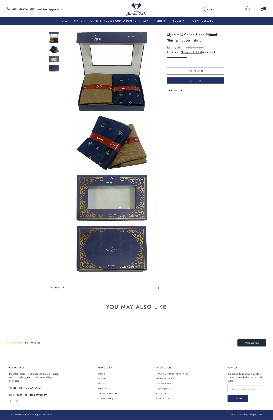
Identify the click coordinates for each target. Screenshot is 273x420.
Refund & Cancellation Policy (172, 373)
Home (101, 373)
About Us (161, 393)
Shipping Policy (164, 388)
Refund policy (105, 398)
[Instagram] (17, 401)
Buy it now (195, 80)
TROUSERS (178, 20)
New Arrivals (105, 388)
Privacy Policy (163, 383)
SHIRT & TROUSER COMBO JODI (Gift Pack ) (121, 20)
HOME (64, 20)
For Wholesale (202, 20)
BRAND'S (79, 20)
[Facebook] (10, 401)
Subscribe (238, 398)
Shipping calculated (191, 52)
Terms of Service (107, 393)
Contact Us (162, 398)
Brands (102, 378)
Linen (101, 383)
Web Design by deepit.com (246, 414)
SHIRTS (161, 20)
